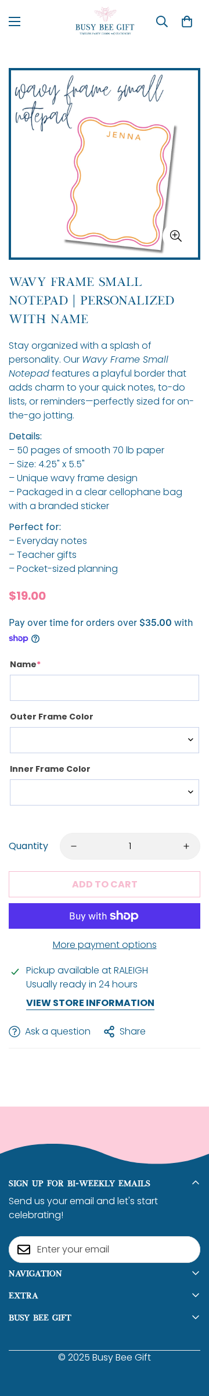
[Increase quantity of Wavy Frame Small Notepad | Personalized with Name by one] (186, 846)
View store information (90, 1003)
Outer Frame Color (51, 716)
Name (25, 664)
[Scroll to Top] (188, 1334)
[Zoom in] (176, 236)
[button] (187, 21)
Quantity (28, 846)
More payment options (105, 944)
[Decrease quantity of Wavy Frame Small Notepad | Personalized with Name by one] (73, 846)
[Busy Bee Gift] (104, 21)
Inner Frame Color (50, 769)
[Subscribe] (187, 1249)
